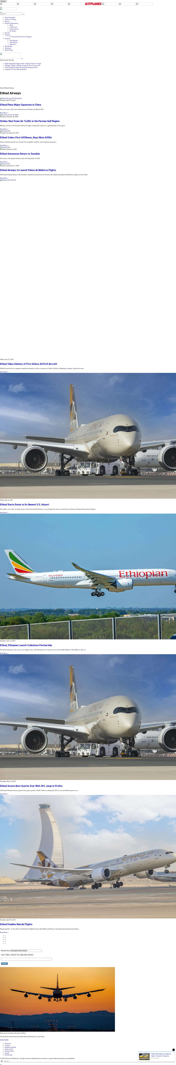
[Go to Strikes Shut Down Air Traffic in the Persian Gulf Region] (88, 115)
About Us (8, 1043)
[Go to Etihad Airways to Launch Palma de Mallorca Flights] (88, 164)
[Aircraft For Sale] (59, 4)
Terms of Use (9, 1049)
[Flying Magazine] (25, 4)
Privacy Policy (9, 1051)
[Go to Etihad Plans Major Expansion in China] (88, 98)
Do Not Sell (8, 1055)
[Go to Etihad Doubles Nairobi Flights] (88, 857)
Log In (7, 1053)
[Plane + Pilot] (110, 4)
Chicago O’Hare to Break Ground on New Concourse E (22, 65)
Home (2, 88)
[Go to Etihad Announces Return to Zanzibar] (88, 147)
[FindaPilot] (127, 4)
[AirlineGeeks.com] (8, 4)
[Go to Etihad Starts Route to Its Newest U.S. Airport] (88, 436)
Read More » (4, 113)
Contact (7, 1045)
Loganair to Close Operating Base (16, 69)
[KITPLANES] (93, 4)
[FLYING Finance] (144, 4)
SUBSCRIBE (4, 1040)
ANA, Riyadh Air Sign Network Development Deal (21, 67)
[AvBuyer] (76, 4)
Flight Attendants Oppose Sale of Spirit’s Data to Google (23, 63)
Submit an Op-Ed (10, 1047)
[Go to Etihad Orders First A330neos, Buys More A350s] (88, 131)
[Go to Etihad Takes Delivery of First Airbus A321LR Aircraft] (88, 268)
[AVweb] (42, 4)
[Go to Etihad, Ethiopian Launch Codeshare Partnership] (88, 577)
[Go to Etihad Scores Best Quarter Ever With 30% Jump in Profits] (88, 717)
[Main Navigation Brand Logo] (8, 10)
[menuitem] (90, 18)
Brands (3, 1)
